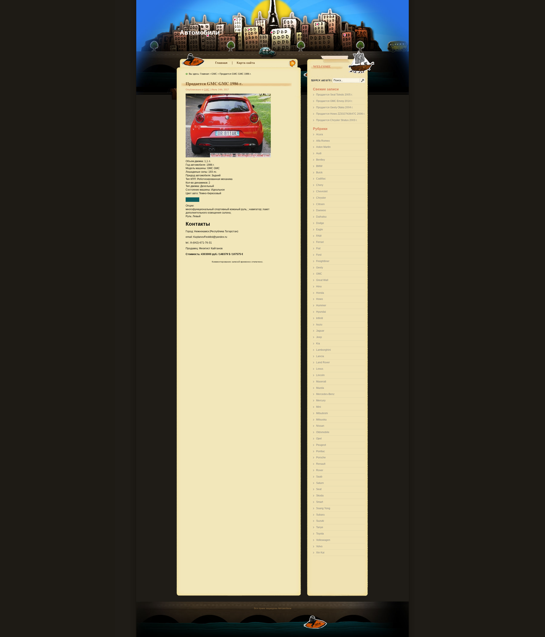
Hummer (321, 305)
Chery (319, 185)
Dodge (320, 223)
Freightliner (322, 261)
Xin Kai (320, 552)
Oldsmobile (322, 432)
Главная (221, 62)
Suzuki (320, 520)
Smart (319, 501)
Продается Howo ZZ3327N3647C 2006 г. (340, 113)
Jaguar (320, 330)
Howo (319, 299)
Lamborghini (323, 349)
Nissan (320, 425)
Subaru (320, 514)
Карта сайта (246, 62)
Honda (320, 292)
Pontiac (320, 451)
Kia (318, 343)
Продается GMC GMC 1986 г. (214, 83)
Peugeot (321, 444)
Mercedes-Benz (325, 394)
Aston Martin (323, 146)
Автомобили (199, 32)
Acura (319, 134)
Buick (319, 172)
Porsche (321, 457)
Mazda (320, 387)
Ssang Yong (323, 508)
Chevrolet (321, 191)
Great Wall (322, 280)
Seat (318, 489)
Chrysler (321, 197)
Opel (319, 438)
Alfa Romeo (323, 140)
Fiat (318, 248)
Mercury (321, 400)
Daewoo (321, 210)
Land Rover (323, 362)
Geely (319, 267)
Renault (320, 463)
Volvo (319, 546)
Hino (319, 286)
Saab (319, 476)
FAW (318, 235)
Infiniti (319, 318)
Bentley (320, 159)
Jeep (319, 337)
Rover (319, 470)
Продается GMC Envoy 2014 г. (334, 101)
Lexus (319, 368)
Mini (318, 406)
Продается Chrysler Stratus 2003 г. (336, 120)
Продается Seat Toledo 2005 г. (334, 94)
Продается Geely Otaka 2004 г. (334, 107)
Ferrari (320, 242)
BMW (319, 166)
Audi (318, 153)
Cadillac (321, 178)
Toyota (320, 533)
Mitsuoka (321, 419)
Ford (318, 254)
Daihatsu (321, 216)
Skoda (320, 495)
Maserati (321, 381)
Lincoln (320, 375)
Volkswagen (323, 540)
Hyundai (321, 311)
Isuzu (319, 324)
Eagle (319, 229)
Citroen (320, 204)
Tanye (319, 527)
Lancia (320, 356)
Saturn (320, 483)
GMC (319, 273)
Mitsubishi (322, 413)
